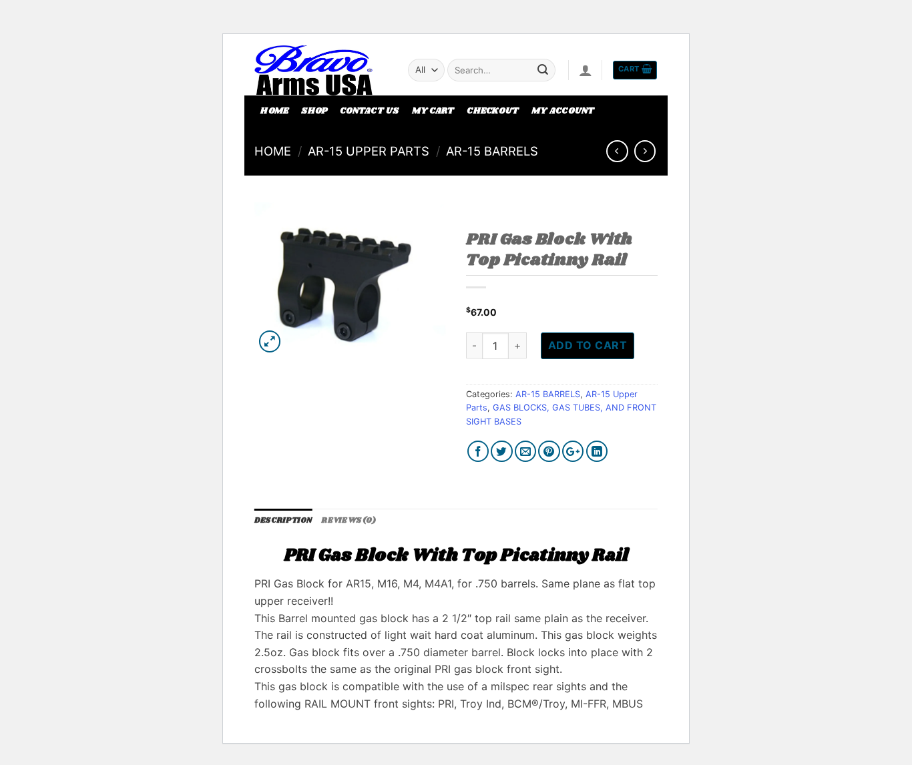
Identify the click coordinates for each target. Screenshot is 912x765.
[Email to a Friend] (526, 452)
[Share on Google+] (573, 452)
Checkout (493, 111)
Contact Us (369, 111)
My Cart (433, 111)
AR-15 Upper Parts (368, 151)
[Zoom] (270, 341)
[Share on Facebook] (478, 452)
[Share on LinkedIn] (597, 452)
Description (283, 520)
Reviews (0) (348, 520)
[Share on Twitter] (502, 452)
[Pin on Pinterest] (549, 452)
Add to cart (587, 345)
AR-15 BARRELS (492, 151)
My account (563, 111)
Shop (314, 111)
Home (274, 111)
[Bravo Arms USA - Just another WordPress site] (321, 70)
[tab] (283, 521)
